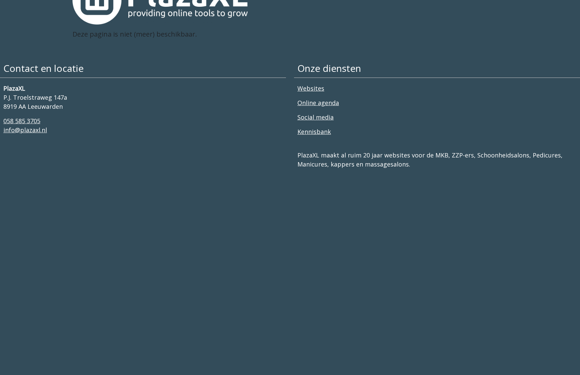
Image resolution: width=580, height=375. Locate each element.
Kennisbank (314, 132)
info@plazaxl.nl (25, 130)
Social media (315, 117)
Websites (310, 88)
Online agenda (318, 103)
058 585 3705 (21, 121)
